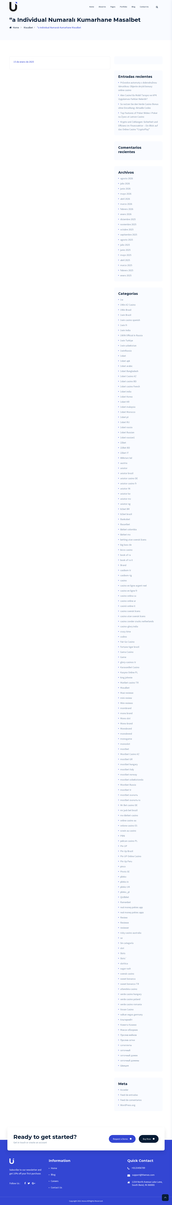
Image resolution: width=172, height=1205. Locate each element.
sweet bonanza (127, 978)
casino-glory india (129, 626)
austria (123, 463)
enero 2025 (125, 275)
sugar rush (125, 968)
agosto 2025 (126, 239)
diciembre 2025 (128, 219)
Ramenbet (125, 902)
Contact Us (144, 7)
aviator (123, 468)
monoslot (125, 743)
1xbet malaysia (127, 406)
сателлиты (126, 1045)
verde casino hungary (130, 994)
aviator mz (125, 498)
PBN (122, 835)
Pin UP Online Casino (130, 856)
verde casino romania (131, 1004)
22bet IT (124, 452)
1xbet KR (124, 401)
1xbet (123, 355)
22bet (123, 442)
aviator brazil (126, 473)
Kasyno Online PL (129, 672)
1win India (125, 330)
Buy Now (147, 1139)
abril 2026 (125, 198)
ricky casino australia (130, 932)
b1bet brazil (126, 514)
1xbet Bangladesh (129, 371)
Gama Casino (126, 651)
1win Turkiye (126, 340)
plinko (123, 876)
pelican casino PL (128, 840)
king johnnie (126, 677)
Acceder (124, 1089)
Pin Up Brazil (126, 851)
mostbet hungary (129, 764)
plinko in (124, 881)
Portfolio (123, 7)
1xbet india (125, 391)
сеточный (125, 1050)
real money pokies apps (132, 912)
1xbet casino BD (128, 381)
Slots (122, 953)
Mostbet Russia (128, 784)
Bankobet (125, 519)
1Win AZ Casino (128, 304)
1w (121, 299)
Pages (112, 7)
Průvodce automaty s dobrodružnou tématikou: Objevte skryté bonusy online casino (137, 86)
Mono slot (125, 718)
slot (122, 948)
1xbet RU (125, 422)
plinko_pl (125, 892)
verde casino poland (130, 999)
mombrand (125, 708)
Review (124, 917)
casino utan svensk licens (132, 616)
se (121, 937)
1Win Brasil (125, 309)
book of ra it (126, 560)
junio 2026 (125, 188)
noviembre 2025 (128, 224)
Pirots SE (125, 871)
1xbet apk (125, 360)
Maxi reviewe (126, 692)
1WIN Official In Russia (131, 335)
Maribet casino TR (129, 682)
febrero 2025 (126, 270)
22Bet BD (125, 447)
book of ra (125, 554)
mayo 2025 (125, 255)
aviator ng (125, 503)
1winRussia (126, 350)
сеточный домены (129, 1060)
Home (91, 7)
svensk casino (127, 973)
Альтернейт (126, 1019)
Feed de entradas (129, 1094)
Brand (123, 565)
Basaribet (125, 524)
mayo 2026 (125, 193)
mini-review (126, 697)
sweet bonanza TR (129, 983)
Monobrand (126, 728)
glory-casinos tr (128, 662)
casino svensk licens (130, 611)
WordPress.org (127, 1105)
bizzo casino (126, 549)
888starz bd (126, 457)
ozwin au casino (128, 830)
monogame (126, 738)
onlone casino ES (128, 825)
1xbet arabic (126, 366)
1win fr (123, 325)
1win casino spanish (130, 320)
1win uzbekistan (128, 345)
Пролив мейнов (128, 1034)
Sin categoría (126, 943)
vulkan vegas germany (131, 1014)
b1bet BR (125, 509)
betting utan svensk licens (133, 539)
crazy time (125, 631)
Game (123, 657)
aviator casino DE (129, 478)
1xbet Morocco (127, 411)
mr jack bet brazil (128, 810)
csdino (123, 636)
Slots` (123, 958)
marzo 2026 (126, 203)
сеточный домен (129, 1055)
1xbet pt (124, 417)
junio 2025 (125, 249)
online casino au (128, 820)
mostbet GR (126, 759)
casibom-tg (126, 575)
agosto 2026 (126, 178)
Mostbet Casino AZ (129, 754)
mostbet (124, 749)
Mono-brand (126, 723)
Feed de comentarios (131, 1100)
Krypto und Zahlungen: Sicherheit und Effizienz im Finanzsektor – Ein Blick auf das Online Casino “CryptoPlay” (138, 125)
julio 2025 (125, 244)
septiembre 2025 (128, 234)
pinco (123, 866)
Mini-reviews (126, 703)
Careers (54, 1181)
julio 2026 (125, 183)
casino (123, 580)
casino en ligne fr (128, 590)
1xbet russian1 (127, 437)
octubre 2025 (126, 229)
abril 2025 (125, 260)
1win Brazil (125, 314)
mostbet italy (127, 769)
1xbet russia (126, 427)
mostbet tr (125, 789)
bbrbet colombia (128, 529)
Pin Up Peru (126, 861)
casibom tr (125, 570)
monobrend (126, 733)
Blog (133, 7)
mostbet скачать (129, 794)
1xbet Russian (127, 432)
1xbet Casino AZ (128, 376)
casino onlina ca (128, 595)
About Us (102, 7)
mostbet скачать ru (130, 800)
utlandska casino (128, 989)
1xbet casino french (130, 386)
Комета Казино (128, 1024)
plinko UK (125, 886)
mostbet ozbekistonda (131, 779)
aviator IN (125, 488)
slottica (124, 963)
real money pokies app (131, 907)
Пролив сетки (127, 1040)
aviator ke (125, 493)
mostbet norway (128, 774)
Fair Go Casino (127, 641)
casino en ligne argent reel (133, 585)
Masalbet (28, 27)
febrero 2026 (126, 209)
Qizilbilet (124, 897)
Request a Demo (120, 1139)
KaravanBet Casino (129, 667)
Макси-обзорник (129, 1029)
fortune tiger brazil (129, 646)
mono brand (126, 713)
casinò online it (127, 606)
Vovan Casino (127, 1009)
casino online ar (128, 600)
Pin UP (123, 846)
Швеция (124, 1065)
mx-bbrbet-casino (129, 815)
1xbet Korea (126, 396)
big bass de (126, 544)
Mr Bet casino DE (128, 805)
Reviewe (124, 922)
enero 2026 (125, 214)
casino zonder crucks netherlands (137, 621)
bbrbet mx (125, 534)
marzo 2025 (126, 265)
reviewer (124, 927)
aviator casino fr (128, 483)
